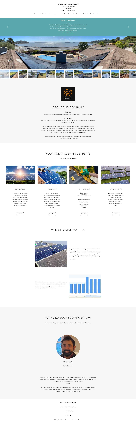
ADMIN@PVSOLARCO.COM (68, 10)
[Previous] (7, 27)
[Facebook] (66, 415)
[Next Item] (133, 52)
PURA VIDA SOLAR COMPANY (68, 4)
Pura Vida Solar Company (68, 402)
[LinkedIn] (70, 415)
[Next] (128, 27)
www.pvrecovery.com (73, 138)
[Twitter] (68, 415)
